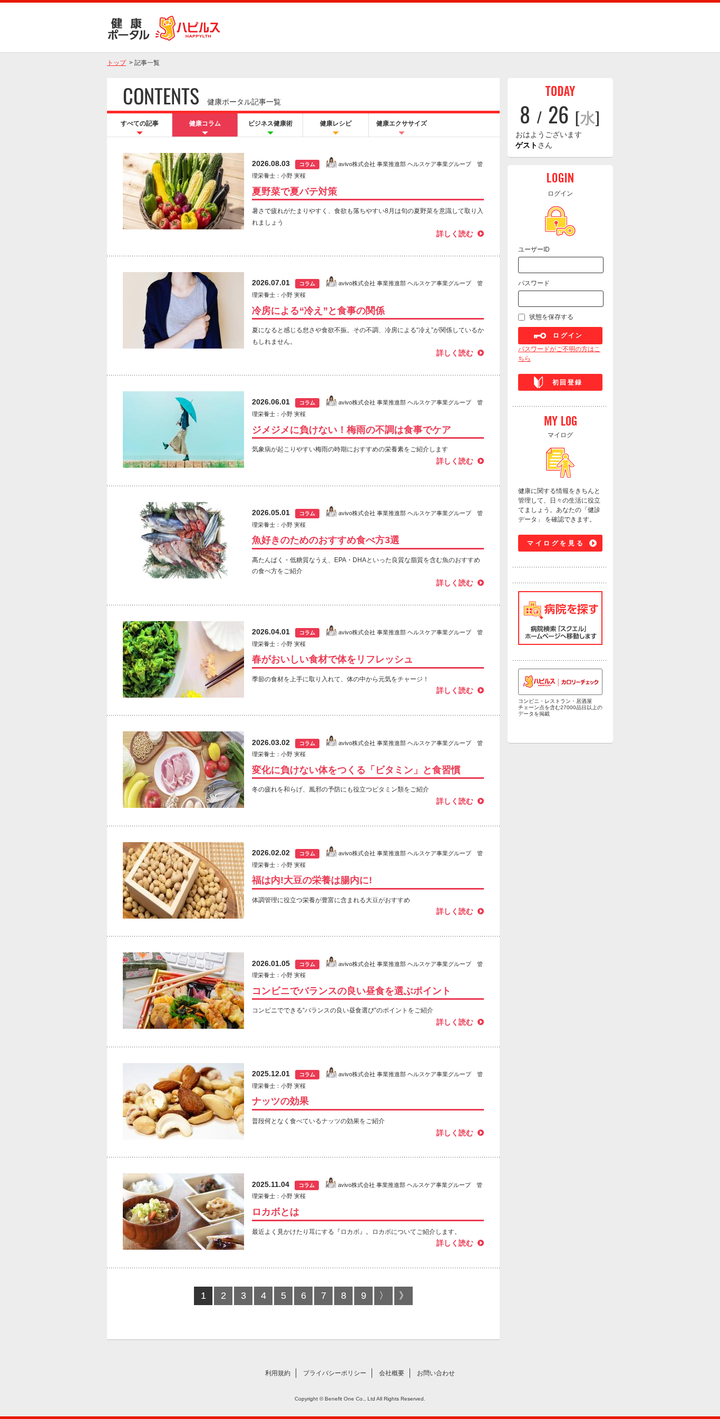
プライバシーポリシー (334, 1373)
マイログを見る (556, 543)
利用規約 (277, 1373)
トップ (116, 62)
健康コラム (205, 123)
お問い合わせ (436, 1373)
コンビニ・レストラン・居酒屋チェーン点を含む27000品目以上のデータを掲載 (560, 707)
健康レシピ (336, 123)
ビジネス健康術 (270, 123)
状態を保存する (551, 317)
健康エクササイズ (401, 123)
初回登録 (567, 382)
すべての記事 (140, 123)
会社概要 (391, 1373)
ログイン (568, 335)
